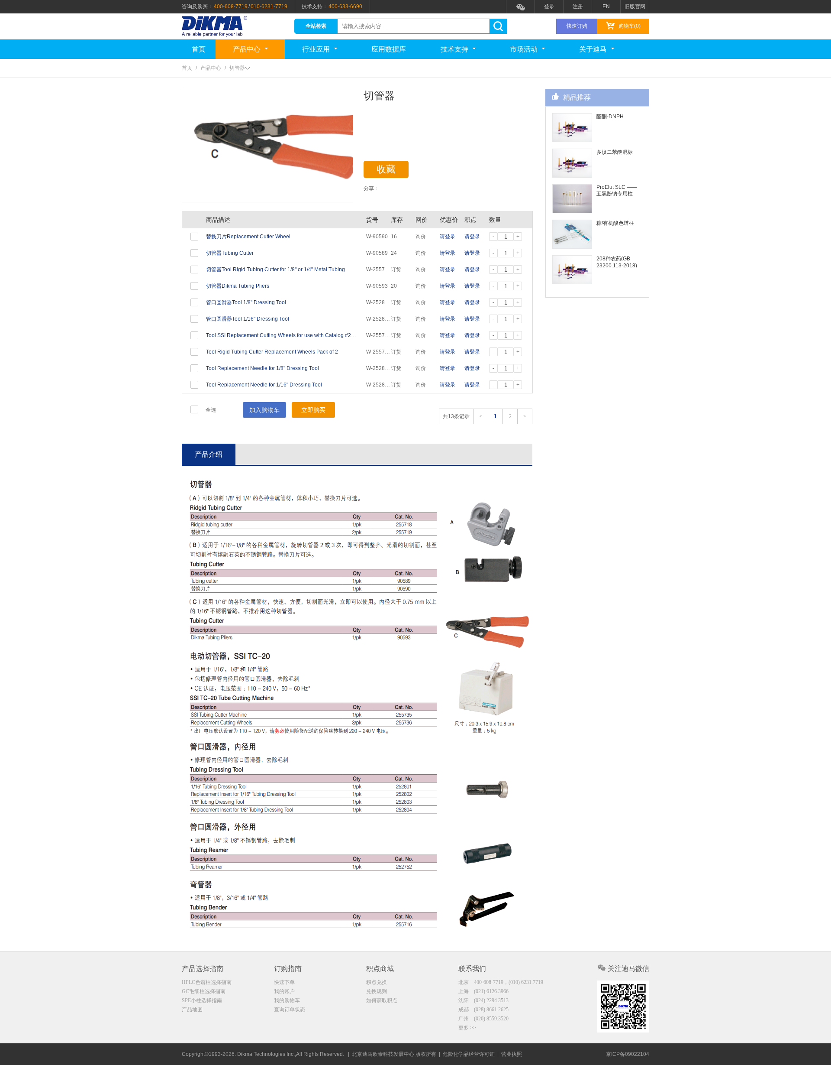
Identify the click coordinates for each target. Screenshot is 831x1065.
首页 (199, 49)
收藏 (386, 169)
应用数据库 (388, 49)
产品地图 (192, 1010)
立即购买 (313, 409)
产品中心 (247, 49)
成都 (483, 1010)
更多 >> (467, 1028)
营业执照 (511, 1054)
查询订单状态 (289, 1010)
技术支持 (454, 49)
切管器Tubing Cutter (230, 253)
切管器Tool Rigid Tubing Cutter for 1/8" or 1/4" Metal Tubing (275, 269)
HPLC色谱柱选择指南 (207, 982)
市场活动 (524, 49)
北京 (500, 982)
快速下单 (284, 982)
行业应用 (316, 49)
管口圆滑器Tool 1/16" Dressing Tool (247, 319)
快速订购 (577, 26)
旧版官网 (635, 6)
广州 (483, 1019)
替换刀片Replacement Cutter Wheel (248, 237)
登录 (549, 6)
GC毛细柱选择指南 (203, 991)
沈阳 (483, 1000)
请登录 (447, 237)
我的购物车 (287, 1000)
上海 (483, 991)
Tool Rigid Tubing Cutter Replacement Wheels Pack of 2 (272, 352)
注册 (578, 6)
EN (606, 6)
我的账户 (284, 991)
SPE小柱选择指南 (202, 1000)
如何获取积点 (381, 1000)
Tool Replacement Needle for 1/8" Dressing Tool (262, 368)
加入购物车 (264, 409)
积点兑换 (376, 982)
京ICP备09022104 (627, 1054)
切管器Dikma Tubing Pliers (237, 286)
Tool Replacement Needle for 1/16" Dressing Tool (264, 385)
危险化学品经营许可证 (469, 1054)
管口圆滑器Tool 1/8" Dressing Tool (246, 302)
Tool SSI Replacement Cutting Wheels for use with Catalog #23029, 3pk (290, 335)
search (498, 26)
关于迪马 (593, 49)
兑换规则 (376, 991)
